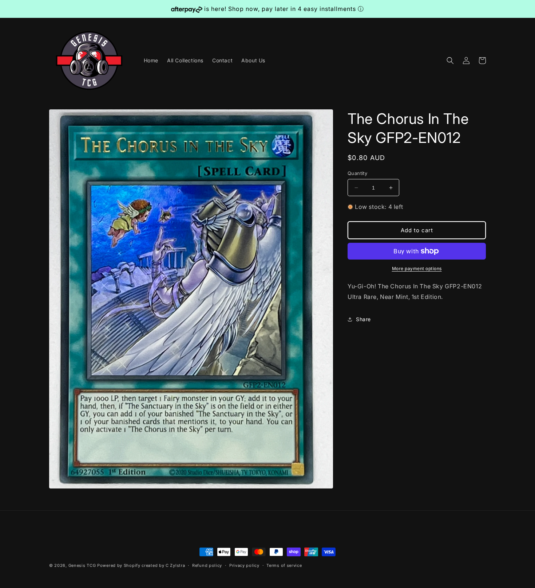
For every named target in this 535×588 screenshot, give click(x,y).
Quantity (357, 173)
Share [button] (363, 319)
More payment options (417, 268)
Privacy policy (244, 565)
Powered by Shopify (118, 565)
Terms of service (284, 565)
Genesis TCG (82, 565)
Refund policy (207, 565)
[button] (450, 60)
